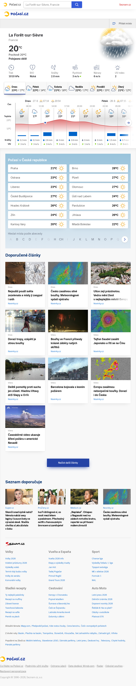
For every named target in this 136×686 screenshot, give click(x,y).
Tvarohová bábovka (14, 608)
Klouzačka (69, 633)
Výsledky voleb (12, 567)
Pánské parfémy (12, 644)
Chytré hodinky (118, 640)
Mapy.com (25, 626)
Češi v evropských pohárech (93, 626)
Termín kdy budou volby (16, 571)
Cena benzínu (73, 626)
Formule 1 (96, 576)
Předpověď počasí (40, 626)
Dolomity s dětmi (56, 616)
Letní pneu (81, 640)
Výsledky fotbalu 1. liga (102, 563)
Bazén (21, 633)
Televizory (105, 640)
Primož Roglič (55, 576)
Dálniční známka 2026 (102, 599)
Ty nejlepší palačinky (14, 595)
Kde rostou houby (57, 626)
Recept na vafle (12, 612)
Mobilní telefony (33, 640)
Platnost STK (98, 616)
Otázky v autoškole (100, 612)
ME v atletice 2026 (100, 571)
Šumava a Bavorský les (59, 603)
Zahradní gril (104, 633)
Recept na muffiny (13, 599)
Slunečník (58, 633)
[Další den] (128, 122)
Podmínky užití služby (36, 666)
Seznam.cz (125, 4)
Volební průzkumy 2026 (16, 563)
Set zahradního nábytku (86, 633)
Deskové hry (94, 640)
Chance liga (97, 558)
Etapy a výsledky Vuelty (59, 563)
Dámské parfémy (67, 640)
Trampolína (48, 633)
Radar (100, 666)
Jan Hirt (52, 567)
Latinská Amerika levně (59, 612)
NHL (94, 580)
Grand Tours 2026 (57, 580)
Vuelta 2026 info (56, 558)
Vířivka (114, 633)
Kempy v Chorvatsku (58, 595)
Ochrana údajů (58, 666)
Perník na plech (12, 616)
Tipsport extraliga (100, 567)
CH (61, 239)
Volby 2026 (10, 558)
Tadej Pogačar (55, 571)
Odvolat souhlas (114, 666)
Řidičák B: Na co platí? (102, 608)
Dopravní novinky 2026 (102, 603)
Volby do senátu (12, 576)
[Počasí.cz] (16, 14)
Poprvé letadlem (56, 599)
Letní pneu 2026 (99, 595)
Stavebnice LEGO (50, 640)
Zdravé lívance (12, 603)
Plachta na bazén (33, 633)
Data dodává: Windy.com (81, 666)
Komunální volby (13, 580)
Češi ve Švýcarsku (57, 608)
